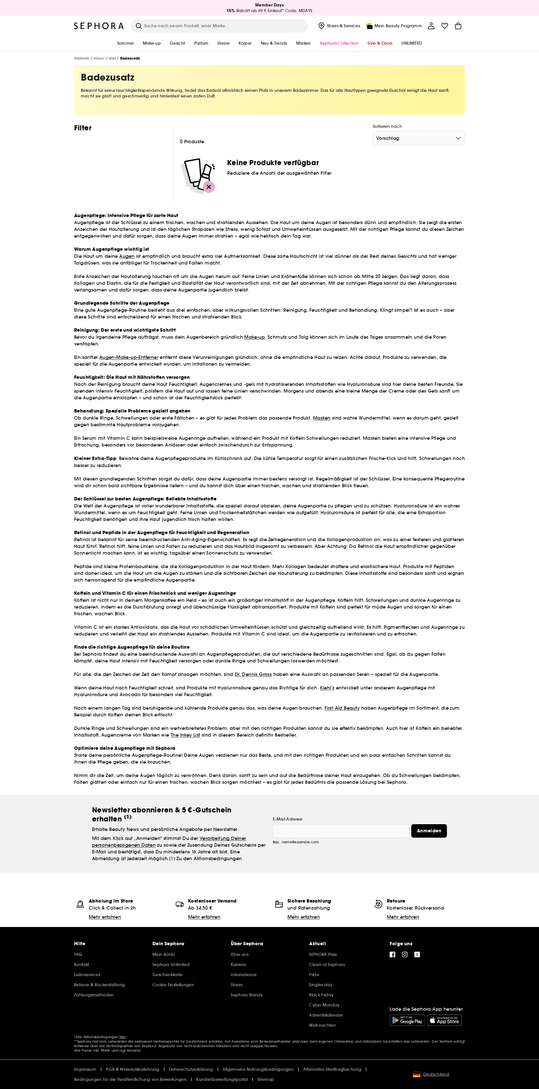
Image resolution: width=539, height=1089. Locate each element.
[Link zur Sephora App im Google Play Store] (407, 1020)
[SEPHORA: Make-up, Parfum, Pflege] (99, 25)
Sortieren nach (387, 126)
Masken (321, 418)
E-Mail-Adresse (287, 819)
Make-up (254, 337)
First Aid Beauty (342, 708)
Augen (126, 256)
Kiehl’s (327, 688)
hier (123, 1037)
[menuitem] (338, 26)
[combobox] (419, 138)
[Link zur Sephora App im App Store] (444, 1020)
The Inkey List (185, 735)
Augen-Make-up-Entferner (128, 357)
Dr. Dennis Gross (253, 674)
